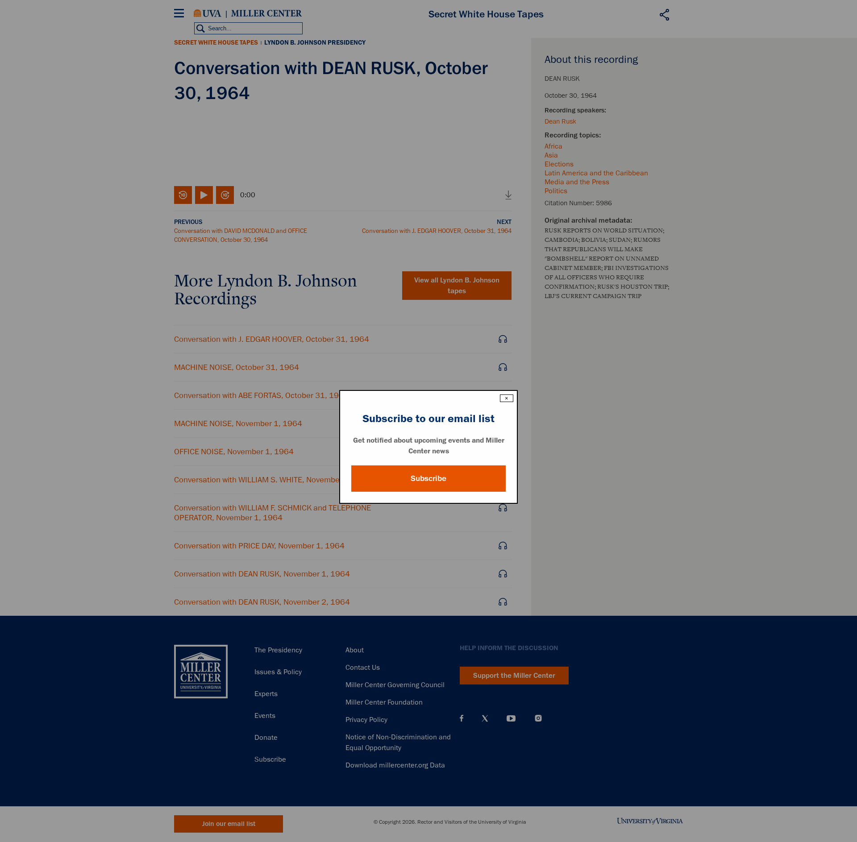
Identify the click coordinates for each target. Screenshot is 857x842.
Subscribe (428, 478)
